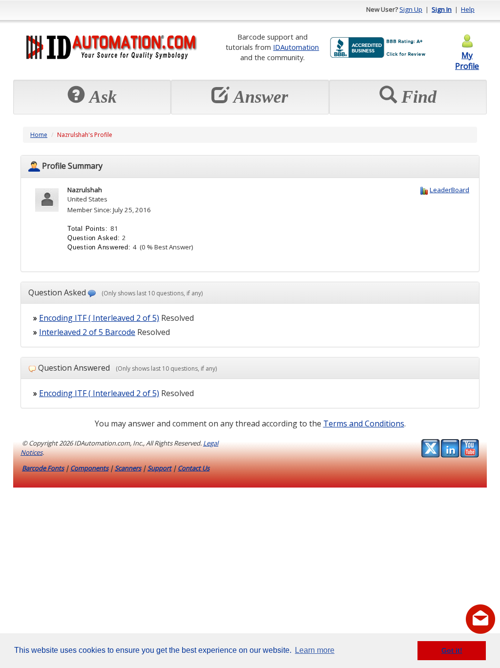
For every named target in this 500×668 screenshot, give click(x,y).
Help (468, 9)
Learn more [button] (314, 650)
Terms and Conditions (363, 423)
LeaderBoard (449, 189)
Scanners (128, 468)
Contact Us (193, 468)
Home (38, 135)
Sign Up (410, 9)
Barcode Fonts (43, 468)
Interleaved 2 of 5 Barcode (87, 332)
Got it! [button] (451, 650)
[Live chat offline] (480, 619)
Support (159, 468)
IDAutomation (296, 47)
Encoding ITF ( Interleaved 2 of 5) (99, 317)
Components (89, 468)
